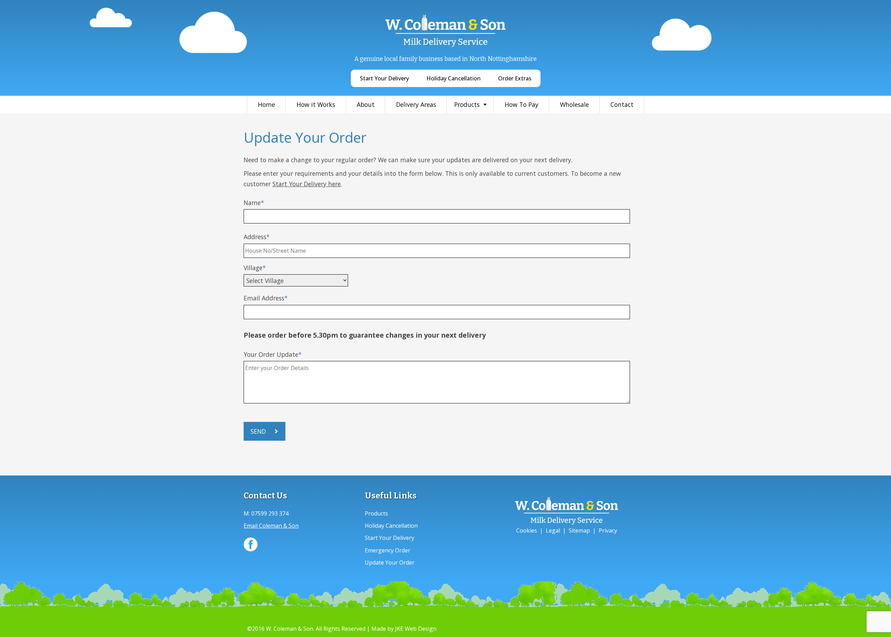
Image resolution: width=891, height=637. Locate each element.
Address (255, 237)
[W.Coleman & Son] (445, 45)
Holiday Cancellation (453, 78)
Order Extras (514, 78)
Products (467, 104)
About (365, 104)
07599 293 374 (270, 513)
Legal (553, 530)
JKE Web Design (415, 628)
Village (253, 268)
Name (252, 202)
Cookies (526, 530)
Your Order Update (271, 354)
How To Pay (521, 104)
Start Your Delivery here (307, 184)
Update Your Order (390, 562)
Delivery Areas (416, 104)
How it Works (316, 104)
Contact (621, 104)
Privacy (608, 530)
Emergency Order (387, 550)
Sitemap (579, 530)
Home (266, 104)
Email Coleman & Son (271, 525)
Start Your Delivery (384, 78)
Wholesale (574, 104)
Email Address (264, 298)
